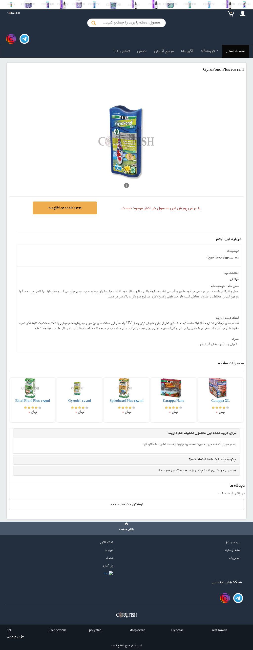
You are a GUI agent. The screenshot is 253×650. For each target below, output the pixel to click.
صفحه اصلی (235, 51)
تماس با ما (121, 51)
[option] (32, 399)
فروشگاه (208, 51)
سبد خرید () (232, 542)
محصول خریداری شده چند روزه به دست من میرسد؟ (197, 470)
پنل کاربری (107, 566)
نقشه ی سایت (232, 550)
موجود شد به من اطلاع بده (65, 208)
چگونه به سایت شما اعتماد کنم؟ (212, 460)
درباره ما (109, 550)
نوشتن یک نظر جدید (126, 504)
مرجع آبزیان (164, 51)
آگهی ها (187, 51)
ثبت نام (109, 558)
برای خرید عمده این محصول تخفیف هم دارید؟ (202, 433)
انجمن (142, 51)
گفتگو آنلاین (106, 542)
